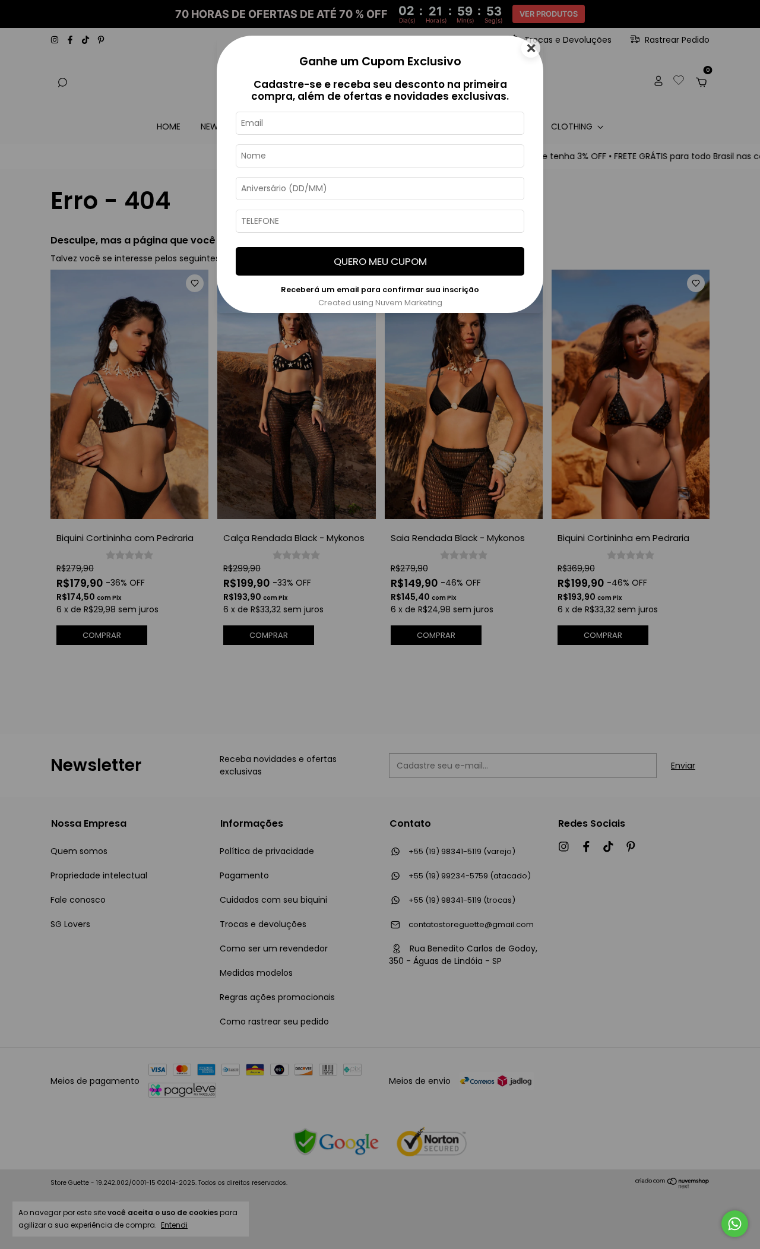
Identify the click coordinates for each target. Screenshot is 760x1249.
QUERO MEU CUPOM (380, 261)
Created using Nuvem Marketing (380, 303)
